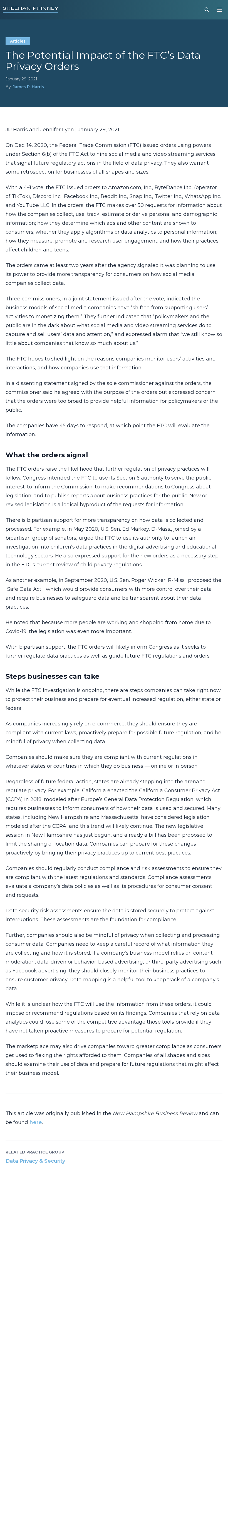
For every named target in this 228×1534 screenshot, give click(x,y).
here (35, 1122)
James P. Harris (28, 86)
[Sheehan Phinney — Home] (30, 10)
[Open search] (207, 10)
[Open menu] (219, 9)
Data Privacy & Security (35, 1161)
